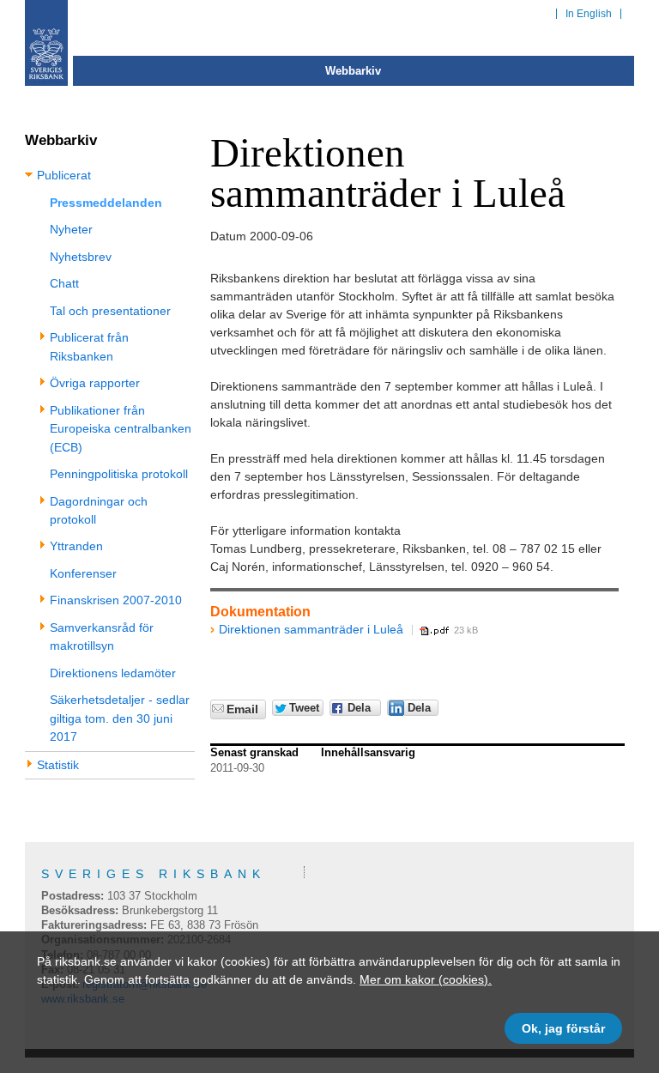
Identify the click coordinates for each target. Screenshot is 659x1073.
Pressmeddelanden (106, 202)
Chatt (64, 283)
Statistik (58, 765)
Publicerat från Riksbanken (89, 346)
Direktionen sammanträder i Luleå (311, 629)
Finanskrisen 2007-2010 (116, 600)
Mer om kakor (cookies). (426, 979)
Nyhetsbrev (81, 257)
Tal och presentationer (110, 311)
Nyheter (71, 229)
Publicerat (64, 175)
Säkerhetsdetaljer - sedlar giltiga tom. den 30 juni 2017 (120, 718)
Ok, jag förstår (563, 1028)
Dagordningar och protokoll (99, 510)
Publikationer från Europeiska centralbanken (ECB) (120, 428)
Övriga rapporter (95, 383)
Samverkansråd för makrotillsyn (102, 636)
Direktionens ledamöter (113, 673)
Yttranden (76, 546)
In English (588, 14)
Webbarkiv (353, 70)
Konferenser (83, 573)
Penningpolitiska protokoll (119, 474)
